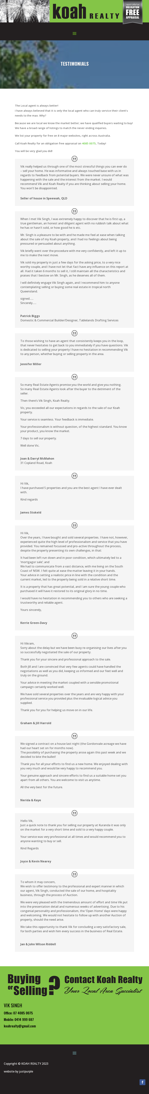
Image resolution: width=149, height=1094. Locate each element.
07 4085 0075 (23, 1012)
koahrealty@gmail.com (20, 1025)
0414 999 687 (24, 1019)
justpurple (26, 1071)
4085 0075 (89, 143)
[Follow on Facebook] (142, 1082)
